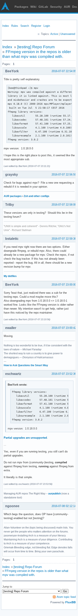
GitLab (43, 6)
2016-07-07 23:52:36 (64, 373)
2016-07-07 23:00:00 (64, 284)
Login (46, 25)
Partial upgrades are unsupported (25, 437)
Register (36, 25)
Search (24, 25)
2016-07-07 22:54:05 (64, 71)
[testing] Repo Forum (36, 47)
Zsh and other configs (36, 196)
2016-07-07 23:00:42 (64, 327)
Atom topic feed (66, 596)
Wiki (33, 6)
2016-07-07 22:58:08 (64, 204)
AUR (67, 6)
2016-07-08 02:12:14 (64, 506)
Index (5, 25)
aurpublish (54, 493)
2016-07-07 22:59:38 (64, 238)
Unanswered (67, 34)
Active (54, 34)
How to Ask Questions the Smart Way (26, 365)
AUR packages (13, 196)
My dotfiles (10, 276)
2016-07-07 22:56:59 (64, 174)
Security (56, 6)
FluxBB (70, 602)
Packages (21, 6)
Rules (14, 25)
